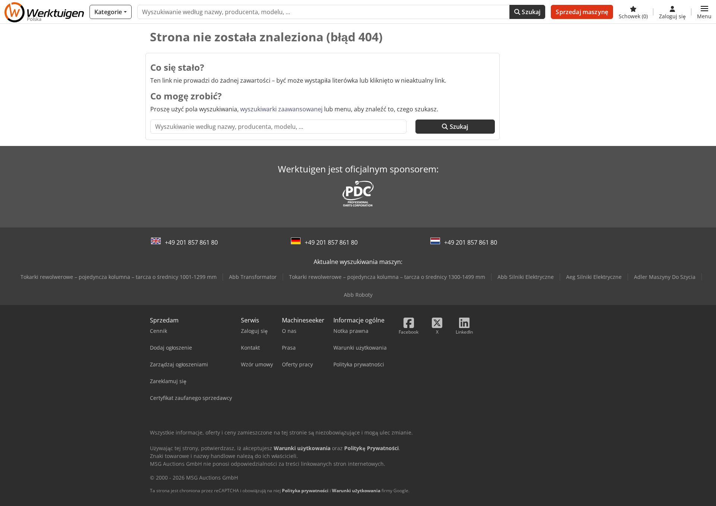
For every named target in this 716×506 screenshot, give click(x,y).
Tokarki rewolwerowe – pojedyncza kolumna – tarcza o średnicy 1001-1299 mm (119, 276)
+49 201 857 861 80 (191, 242)
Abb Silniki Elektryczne (525, 276)
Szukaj (530, 12)
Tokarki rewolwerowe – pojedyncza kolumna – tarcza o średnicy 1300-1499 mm (387, 276)
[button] (704, 12)
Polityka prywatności (305, 490)
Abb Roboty (358, 294)
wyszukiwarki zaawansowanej (281, 109)
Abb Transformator (253, 276)
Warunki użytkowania (356, 490)
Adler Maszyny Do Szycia (664, 276)
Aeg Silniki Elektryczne (594, 276)
